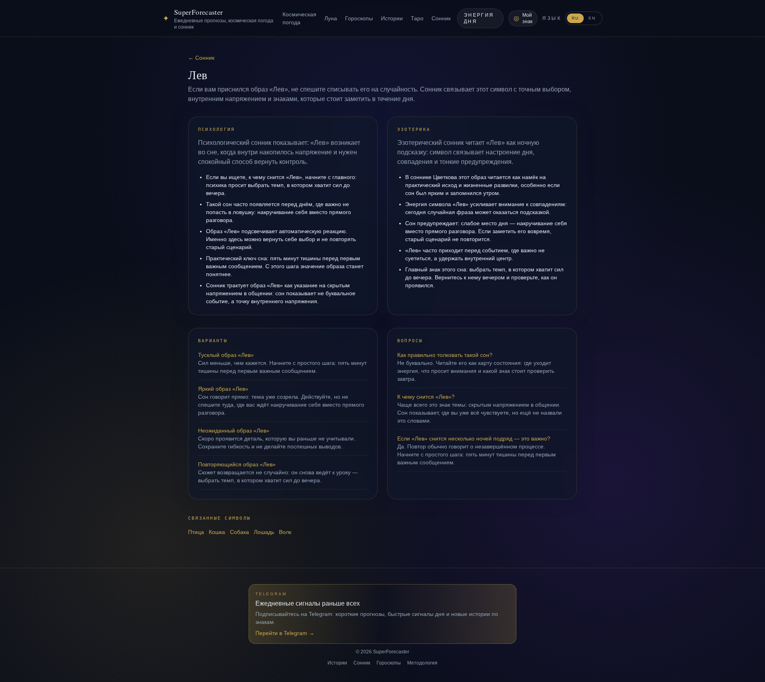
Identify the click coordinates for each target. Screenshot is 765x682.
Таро (417, 18)
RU (575, 18)
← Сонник (201, 58)
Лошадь (264, 532)
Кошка (217, 532)
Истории (392, 18)
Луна (330, 18)
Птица (196, 532)
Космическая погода (299, 18)
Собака (239, 532)
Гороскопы (359, 18)
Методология (422, 663)
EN (592, 18)
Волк (285, 532)
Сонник (441, 18)
